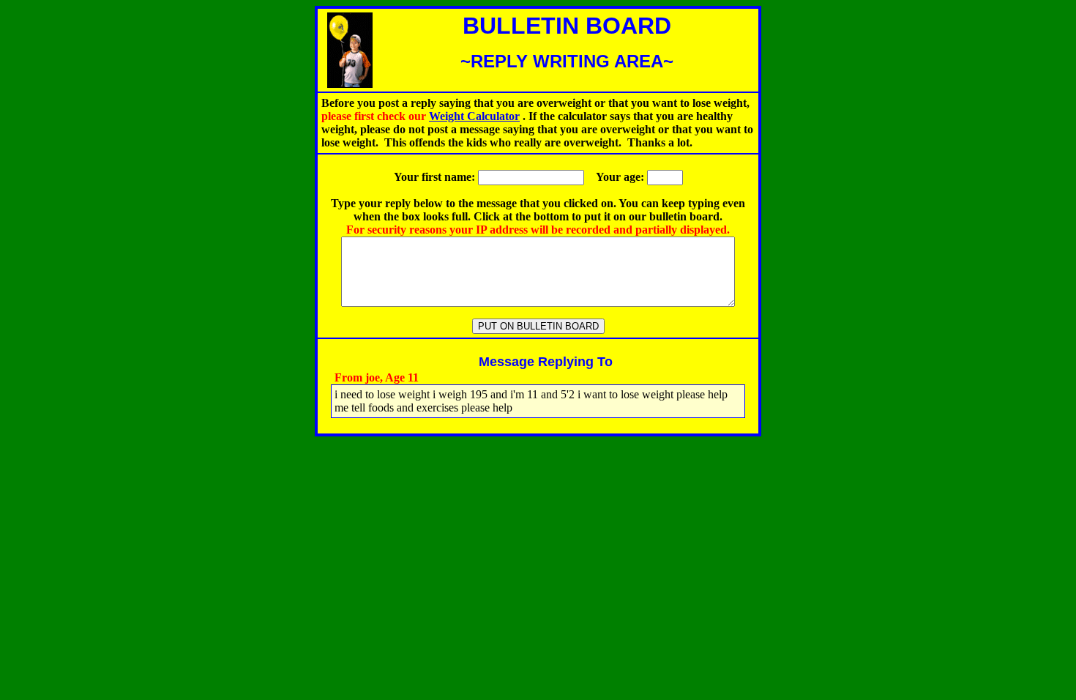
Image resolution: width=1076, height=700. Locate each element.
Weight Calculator (474, 116)
